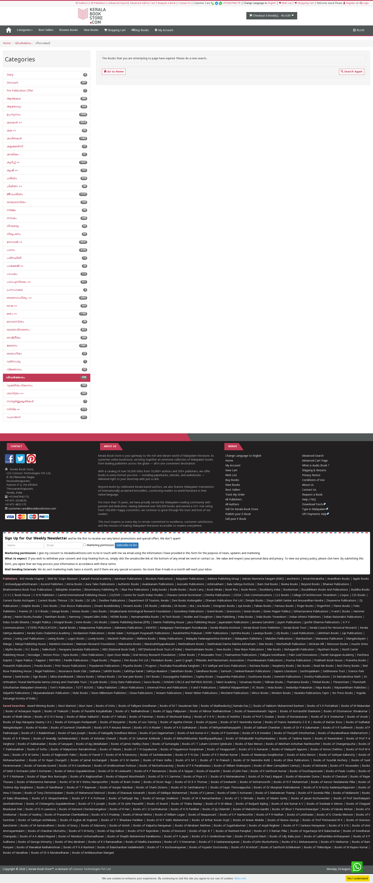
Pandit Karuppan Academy (337, 655)
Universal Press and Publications (167, 687)
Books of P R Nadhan (270, 815)
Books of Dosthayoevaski (306, 771)
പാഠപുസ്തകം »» (18, 282)
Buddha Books (360, 590)
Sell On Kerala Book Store (241, 509)
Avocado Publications (190, 584)
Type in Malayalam (314, 509)
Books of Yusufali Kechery (330, 760)
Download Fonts (312, 504)
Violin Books (80, 693)
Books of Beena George (283, 820)
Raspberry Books (283, 666)
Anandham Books (338, 579)
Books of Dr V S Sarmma (164, 776)
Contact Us (185, 3)
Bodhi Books (178, 590)
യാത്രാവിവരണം (18, 330)
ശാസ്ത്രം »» (15, 393)
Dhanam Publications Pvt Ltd (223, 600)
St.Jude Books (98, 682)
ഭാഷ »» (11, 306)
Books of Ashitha (229, 717)
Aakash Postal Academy (96, 579)
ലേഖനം (11, 345)
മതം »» (11, 314)
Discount (12, 83)
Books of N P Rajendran (143, 831)
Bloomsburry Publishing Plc (101, 590)
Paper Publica (23, 660)
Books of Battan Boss (327, 722)
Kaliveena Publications (128, 628)
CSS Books (359, 595)
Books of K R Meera (16, 738)
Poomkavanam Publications (265, 660)
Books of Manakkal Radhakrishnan (38, 847)
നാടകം (11, 218)
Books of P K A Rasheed (78, 847)
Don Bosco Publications (76, 606)
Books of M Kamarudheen (37, 825)
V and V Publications (203, 687)
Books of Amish (119, 825)
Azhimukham (215, 584)
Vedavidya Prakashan (299, 687)
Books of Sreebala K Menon (325, 804)
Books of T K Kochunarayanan (166, 847)
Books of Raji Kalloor (110, 831)
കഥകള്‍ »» (14, 122)
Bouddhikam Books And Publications (324, 590)
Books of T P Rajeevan (81, 787)
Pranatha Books (356, 660)
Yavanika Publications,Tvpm (311, 693)
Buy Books (141, 30)
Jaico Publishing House (201, 622)
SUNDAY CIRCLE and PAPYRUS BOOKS (188, 682)
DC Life (91, 600)
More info (240, 878)
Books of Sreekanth (223, 782)
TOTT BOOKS (84, 687)
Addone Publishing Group (223, 579)
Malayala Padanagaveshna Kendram (209, 638)
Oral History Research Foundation (154, 655)
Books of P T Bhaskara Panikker (122, 820)
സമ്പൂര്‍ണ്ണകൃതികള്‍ (20, 401)
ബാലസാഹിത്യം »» (19, 298)
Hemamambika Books (145, 617)
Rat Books (303, 666)
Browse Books (68, 30)
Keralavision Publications (89, 633)
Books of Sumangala (165, 744)
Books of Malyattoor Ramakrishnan (73, 749)
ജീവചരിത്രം (14, 194)
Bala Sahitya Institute (240, 584)
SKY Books (153, 677)
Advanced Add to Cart (142, 3)
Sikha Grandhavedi (61, 677)
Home (7, 43)
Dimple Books (254, 600)
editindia (165, 606)
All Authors (81, 3)
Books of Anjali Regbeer (264, 825)
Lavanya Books (263, 633)
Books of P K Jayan (176, 836)
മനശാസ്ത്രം (15, 322)
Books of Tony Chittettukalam (43, 793)
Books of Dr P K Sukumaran (301, 727)
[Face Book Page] (10, 462)
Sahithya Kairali (133, 671)
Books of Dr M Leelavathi (114, 771)
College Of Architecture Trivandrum (314, 595)
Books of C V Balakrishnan (38, 733)
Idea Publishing (225, 617)
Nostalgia (34, 655)
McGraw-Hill (316, 644)
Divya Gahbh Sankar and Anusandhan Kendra (295, 600)
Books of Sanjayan (61, 744)
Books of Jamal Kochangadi (88, 760)
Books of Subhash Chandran (262, 727)
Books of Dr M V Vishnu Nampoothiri (84, 782)
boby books (159, 590)
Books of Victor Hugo (158, 782)
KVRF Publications (216, 633)
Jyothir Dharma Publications (322, 622)
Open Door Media (118, 655)
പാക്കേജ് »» (14, 266)
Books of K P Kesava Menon (112, 727)
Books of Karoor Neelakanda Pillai (333, 782)
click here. (333, 558)
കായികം (12, 154)
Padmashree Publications (241, 655)
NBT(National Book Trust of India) (160, 649)
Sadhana (94, 671)
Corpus (344, 595)
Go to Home (115, 71)
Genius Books (80, 611)
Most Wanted (67, 706)
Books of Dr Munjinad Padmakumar (277, 787)
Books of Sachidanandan (156, 755)
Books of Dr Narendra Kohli (251, 760)
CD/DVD (114, 595)
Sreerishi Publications (287, 677)
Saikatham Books (181, 671)
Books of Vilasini (110, 749)
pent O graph (184, 660)
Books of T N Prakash (214, 760)
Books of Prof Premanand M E (322, 820)
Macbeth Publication (120, 638)
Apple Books (361, 579)
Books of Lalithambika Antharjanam (327, 836)
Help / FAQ (309, 499)
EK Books (180, 606)
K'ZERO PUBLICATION (42, 628)
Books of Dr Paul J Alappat (265, 776)
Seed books (22, 677)
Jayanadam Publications (234, 622)
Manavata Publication (329, 638)
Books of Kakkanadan (31, 744)
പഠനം (10, 250)
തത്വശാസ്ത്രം (16, 202)
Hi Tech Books (171, 617)
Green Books (252, 611)
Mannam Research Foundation (95, 644)
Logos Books (76, 638)
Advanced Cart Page (315, 460)
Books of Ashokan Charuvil (98, 738)
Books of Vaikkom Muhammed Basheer (278, 706)
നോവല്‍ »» (14, 242)
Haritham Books (55, 617)
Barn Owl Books (267, 584)
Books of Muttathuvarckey (156, 766)
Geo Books (99, 611)
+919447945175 (232, 3)
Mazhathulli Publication (291, 644)
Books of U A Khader (147, 727)
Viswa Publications (141, 693)
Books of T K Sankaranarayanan (219, 842)
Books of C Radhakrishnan (132, 711)
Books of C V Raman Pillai (270, 831)
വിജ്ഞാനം (14, 369)
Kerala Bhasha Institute (225, 628)
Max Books (266, 644)
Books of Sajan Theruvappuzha (230, 787)
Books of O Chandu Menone (335, 815)
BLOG (360, 30)
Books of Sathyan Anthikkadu (37, 820)
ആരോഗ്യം (13, 106)
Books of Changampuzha (339, 744)
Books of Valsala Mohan (337, 809)
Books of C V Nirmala (239, 798)
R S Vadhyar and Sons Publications (224, 666)
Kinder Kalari (115, 633)
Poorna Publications (298, 660)
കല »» (11, 130)
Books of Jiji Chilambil (216, 809)
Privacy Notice (311, 475)
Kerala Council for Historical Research (333, 628)
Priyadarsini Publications (104, 666)
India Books (245, 617)
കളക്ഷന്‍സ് (14, 146)
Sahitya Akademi (156, 671)
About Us (308, 485)
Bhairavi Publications (336, 584)
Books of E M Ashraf (244, 847)
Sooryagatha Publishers (178, 677)
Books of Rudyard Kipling (252, 804)
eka (192, 606)
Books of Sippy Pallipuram (169, 711)
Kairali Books (67, 628)
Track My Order (235, 494)
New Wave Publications (249, 649)
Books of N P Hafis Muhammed (167, 820)
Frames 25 (25, 611)
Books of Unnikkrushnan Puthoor (115, 766)
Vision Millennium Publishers (108, 693)
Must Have (85, 706)
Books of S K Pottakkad (322, 706)
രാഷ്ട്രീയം (13, 337)
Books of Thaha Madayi (186, 804)
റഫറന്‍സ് (13, 417)
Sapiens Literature (285, 671)
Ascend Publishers (52, 584)
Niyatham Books (328, 649)
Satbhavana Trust (334, 671)
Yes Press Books (342, 693)
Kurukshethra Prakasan (187, 633)
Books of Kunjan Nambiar (116, 787)
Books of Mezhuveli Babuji (174, 717)
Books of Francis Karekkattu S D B (287, 722)
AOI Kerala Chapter (32, 579)
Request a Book (167, 3)
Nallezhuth (49, 649)
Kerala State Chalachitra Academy (48, 633)
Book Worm (248, 590)
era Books (203, 606)
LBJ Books (282, 633)
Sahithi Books (112, 671)
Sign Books (40, 677)
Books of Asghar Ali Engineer (79, 820)
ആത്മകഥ (13, 98)
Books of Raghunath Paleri (59, 755)
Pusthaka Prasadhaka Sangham (180, 666)
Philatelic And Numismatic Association (220, 660)
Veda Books (275, 687)
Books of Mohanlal (315, 766)
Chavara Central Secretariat (183, 595)
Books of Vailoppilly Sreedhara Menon (113, 733)
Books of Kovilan (37, 727)
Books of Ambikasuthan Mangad (93, 853)
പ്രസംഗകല (14, 290)
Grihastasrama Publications (311, 611)
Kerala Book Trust (294, 628)
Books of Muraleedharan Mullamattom (343, 733)
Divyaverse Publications (341, 600)
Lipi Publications (352, 633)
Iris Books (100, 622)
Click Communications (258, 595)
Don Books (50, 606)
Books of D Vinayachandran (50, 798)
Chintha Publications (217, 595)
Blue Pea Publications (135, 590)
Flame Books (342, 606)
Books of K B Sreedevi (256, 733)
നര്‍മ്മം (11, 210)
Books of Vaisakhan (15, 853)
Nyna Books (70, 655)
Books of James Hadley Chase (130, 744)
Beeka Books (289, 584)
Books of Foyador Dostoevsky (208, 847)
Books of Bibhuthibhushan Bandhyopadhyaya (193, 738)
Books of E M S (185, 760)
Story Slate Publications (126, 682)
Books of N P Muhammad (290, 782)
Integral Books (63, 622)
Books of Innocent (174, 831)
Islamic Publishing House (168, 622)
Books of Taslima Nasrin (295, 738)
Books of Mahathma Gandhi (251, 809)
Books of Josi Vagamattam (157, 733)
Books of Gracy (68, 825)
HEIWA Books (119, 617)
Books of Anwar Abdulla (248, 820)
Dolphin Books (30, 606)
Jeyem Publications (289, 622)
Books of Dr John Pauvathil (126, 804)
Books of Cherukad (335, 776)
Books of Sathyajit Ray (124, 798)
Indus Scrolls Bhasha (16, 622)
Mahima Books (146, 638)
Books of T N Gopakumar (140, 749)
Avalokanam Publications (158, 584)
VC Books (258, 687)
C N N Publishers (44, 595)
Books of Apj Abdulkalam (92, 744)
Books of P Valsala (114, 717)
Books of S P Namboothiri (236, 815)
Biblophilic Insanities (68, 590)
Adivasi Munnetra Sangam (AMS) (263, 579)
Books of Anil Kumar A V (192, 733)
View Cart (231, 470)
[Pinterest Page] (32, 462)
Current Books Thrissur (52, 600)
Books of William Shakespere (232, 766)
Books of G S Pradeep (106, 815)
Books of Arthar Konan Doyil (210, 820)
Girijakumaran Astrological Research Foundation (140, 611)
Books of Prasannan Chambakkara (66, 815)
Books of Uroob (357, 717)
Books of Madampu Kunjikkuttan (262, 755)
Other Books (187, 655)
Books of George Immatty (35, 842)
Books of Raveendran (329, 738)
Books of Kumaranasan (292, 717)
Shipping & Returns (314, 470)
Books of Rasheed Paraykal (233, 831)
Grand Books (215, 611)
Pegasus (115, 660)
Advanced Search (118, 3)
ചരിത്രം (11, 178)
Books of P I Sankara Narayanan (304, 825)
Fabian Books (262, 606)
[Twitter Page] (21, 462)
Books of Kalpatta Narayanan (152, 825)
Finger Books (305, 606)
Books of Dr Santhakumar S (189, 787)
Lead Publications (303, 633)
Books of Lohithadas (300, 815)
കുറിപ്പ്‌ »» (13, 162)
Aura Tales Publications (100, 584)
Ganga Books (60, 611)
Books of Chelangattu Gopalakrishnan (50, 804)
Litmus (7, 638)
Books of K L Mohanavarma (300, 842)
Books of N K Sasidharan (75, 766)
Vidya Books (323, 687)
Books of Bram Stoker (125, 782)
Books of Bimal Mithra (137, 815)
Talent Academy (226, 682)
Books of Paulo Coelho (340, 771)
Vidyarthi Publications (16, 693)
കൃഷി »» (12, 170)
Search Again (353, 71)
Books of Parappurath (221, 749)
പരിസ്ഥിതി (13, 258)
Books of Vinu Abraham (70, 842)
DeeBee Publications (112, 600)
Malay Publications (171, 638)
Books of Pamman (141, 717)
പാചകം (11, 274)
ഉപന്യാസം (13, 114)
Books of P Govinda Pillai (314, 793)
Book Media (214, 590)
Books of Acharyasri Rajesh (23, 711)
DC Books (77, 600)
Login (365, 3)
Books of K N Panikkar (185, 809)
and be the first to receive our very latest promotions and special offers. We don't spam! (92, 538)
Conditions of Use (313, 480)
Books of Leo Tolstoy (143, 722)
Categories (24, 30)
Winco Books (260, 693)
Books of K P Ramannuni (150, 771)
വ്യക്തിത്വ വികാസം (19, 385)
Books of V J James (202, 793)
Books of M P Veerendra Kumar (240, 722)
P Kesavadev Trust (210, 655)
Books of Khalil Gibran (17, 717)
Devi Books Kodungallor (187, 600)
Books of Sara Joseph (71, 733)
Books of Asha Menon (301, 755)
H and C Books (340, 611)
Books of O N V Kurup (49, 717)
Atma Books (74, 584)
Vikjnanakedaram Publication (51, 693)
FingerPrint (323, 606)
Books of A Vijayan (181, 771)
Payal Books (99, 660)
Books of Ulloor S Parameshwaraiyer (295, 809)
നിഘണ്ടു (12, 226)
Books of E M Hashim (124, 760)
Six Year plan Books (130, 677)
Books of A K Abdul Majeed (37, 836)
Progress (151, 666)
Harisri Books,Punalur (28, 617)
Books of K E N (339, 825)
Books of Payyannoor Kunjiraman (182, 749)
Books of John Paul (235, 771)
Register (350, 3)
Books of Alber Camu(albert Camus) (277, 766)
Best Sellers (45, 30)
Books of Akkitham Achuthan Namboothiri (293, 744)
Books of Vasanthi (208, 771)
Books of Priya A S (195, 776)
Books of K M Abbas (219, 804)
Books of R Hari (120, 809)
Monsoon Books (337, 644)
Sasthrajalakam (310, 671)
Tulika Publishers (107, 687)
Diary (9, 75)
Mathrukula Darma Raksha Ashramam (231, 644)
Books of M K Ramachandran (201, 798)
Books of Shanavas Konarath (126, 793)
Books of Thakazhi (56, 711)
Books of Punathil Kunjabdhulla (92, 711)
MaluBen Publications (279, 638)
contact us (208, 558)
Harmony (74, 617)
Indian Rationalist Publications (343, 617)
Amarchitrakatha (313, 579)
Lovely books (96, 638)
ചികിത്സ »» (14, 186)
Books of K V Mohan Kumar (220, 755)
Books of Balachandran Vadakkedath (120, 847)
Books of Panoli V (91, 755)
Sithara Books (106, 677)
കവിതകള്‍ (14, 138)
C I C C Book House (17, 595)
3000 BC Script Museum (62, 579)
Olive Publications (92, 655)
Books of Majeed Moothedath (125, 776)
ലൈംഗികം (14, 353)
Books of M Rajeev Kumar (351, 847)
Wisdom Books (281, 693)
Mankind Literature (61, 644)
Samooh (226, 671)
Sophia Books (204, 677)
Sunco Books (152, 682)
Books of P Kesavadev (344, 766)
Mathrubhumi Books (191, 644)
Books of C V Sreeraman (179, 842)
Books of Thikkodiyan (317, 847)
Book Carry (196, 590)
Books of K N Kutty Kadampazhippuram (329, 787)
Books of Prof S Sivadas (258, 717)
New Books (91, 30)
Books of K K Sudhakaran (180, 727)
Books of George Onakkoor (161, 798)
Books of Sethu (37, 749)
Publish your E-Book (238, 514)
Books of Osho (105, 706)
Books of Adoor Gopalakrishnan (75, 771)
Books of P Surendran (225, 733)
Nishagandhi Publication (299, 649)
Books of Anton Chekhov (326, 749)
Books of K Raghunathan (86, 776)
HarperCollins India (95, 617)
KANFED (151, 628)
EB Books (151, 606)
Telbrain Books (273, 682)
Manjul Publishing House (30, 644)
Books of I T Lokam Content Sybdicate (207, 744)
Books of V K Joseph (91, 804)
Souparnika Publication (230, 677)
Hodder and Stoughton (198, 617)
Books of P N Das (187, 755)
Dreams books (132, 606)
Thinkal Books (321, 682)
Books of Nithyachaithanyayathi (220, 727)
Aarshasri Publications (128, 579)
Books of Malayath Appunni (289, 749)
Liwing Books (56, 638)
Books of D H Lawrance (40, 809)
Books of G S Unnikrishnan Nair (212, 836)
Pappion (41, 660)
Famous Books (284, 606)
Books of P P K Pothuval (88, 798)
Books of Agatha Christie (176, 722)
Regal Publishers (45, 671)
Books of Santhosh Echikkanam (281, 847)
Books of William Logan (170, 815)
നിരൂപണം (13, 234)
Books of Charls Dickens (151, 787)
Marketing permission (100, 545)
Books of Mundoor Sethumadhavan (81, 836)
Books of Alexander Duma (302, 776)
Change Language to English (243, 456)
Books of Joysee (206, 722)
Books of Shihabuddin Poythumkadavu (250, 738)
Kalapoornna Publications (95, 628)
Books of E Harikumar (335, 842)
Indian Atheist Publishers (305, 617)
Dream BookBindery (107, 606)
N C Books (32, 649)
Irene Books (83, 622)
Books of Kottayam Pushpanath (76, 722)
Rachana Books (259, 666)
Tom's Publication (61, 687)
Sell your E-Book (235, 519)
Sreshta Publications (317, 677)
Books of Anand (157, 804)
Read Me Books (324, 666)
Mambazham (304, 638)
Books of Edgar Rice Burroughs (47, 776)
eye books (244, 606)
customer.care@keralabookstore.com (32, 508)
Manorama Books (129, 644)
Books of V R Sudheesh (338, 727)
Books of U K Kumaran (253, 749)
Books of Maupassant (202, 815)
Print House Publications (70, 666)
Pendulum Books (162, 660)
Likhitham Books (328, 633)
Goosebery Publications (189, 611)
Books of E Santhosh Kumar (268, 771)
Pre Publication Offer (19, 90)
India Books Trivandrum (271, 617)
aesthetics (293, 579)
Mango (7, 644)
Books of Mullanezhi (346, 793)
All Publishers (98, 3)
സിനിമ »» (13, 409)
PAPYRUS (55, 660)
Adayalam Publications (190, 579)
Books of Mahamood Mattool (85, 793)
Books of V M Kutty (81, 831)
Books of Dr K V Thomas (191, 782)
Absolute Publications (159, 579)
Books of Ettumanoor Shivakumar (346, 711)
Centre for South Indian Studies (143, 595)
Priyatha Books (132, 666)
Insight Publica (41, 622)
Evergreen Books (224, 606)
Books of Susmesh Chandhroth (71, 727)
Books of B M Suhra (25, 755)
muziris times (359, 644)
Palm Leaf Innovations (303, 655)
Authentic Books (128, 584)
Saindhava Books (207, 671)
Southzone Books (259, 677)
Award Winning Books (41, 706)
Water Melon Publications (201, 693)
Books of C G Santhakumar (150, 809)
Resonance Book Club (72, 671)
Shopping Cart (305, 3)
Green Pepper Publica (276, 611)
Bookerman (290, 590)
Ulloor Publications (132, 687)
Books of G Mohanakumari (228, 776)
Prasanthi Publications (17, 666)
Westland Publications (235, 693)
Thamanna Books (297, 682)
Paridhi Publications (76, 660)
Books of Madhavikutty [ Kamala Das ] (225, 706)
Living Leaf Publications (29, 638)
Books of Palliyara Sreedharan (137, 706)
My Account (165, 30)
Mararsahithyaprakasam (159, 644)
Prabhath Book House (328, 660)
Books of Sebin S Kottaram (234, 793)
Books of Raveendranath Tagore (255, 711)
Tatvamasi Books (250, 682)
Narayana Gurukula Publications (79, 649)
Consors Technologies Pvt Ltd (91, 869)
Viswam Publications (169, 693)
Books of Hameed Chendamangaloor (82, 809)
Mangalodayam (356, 638)
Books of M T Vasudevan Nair (179, 706)
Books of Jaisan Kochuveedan (310, 798)
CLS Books (282, 595)
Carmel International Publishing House (82, 595)
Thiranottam (341, 682)
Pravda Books (43, 666)
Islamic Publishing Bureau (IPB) (130, 622)
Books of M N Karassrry (121, 755)
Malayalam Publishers (248, 638)
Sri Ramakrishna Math (347, 677)
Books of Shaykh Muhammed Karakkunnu (134, 836)
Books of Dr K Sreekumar (327, 717)
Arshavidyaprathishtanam (21, 584)
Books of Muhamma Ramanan (36, 782)
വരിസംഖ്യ (13, 361)
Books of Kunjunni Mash (250, 836)
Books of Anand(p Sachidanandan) (55, 738)
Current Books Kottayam (19, 600)
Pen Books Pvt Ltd (136, 660)
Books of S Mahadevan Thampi (275, 793)
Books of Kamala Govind (40, 766)
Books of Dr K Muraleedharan (50, 853)
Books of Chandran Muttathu (46, 831)
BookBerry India (270, 590)
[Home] (8, 30)
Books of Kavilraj (30, 815)
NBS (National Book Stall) (118, 649)
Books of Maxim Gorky (272, 798)
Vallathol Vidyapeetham (234, 687)
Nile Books (274, 649)
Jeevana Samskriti (263, 622)
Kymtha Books (240, 633)
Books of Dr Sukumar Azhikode (139, 738)
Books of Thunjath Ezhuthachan (294, 733)
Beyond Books (310, 584)
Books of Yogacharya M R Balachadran (315, 831)
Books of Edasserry (93, 825)
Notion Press (51, 655)
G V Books (42, 611)
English (272, 3)
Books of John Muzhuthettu (261, 842)
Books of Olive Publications (291, 760)
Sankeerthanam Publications (252, 671)
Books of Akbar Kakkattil (82, 717)
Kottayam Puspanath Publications (148, 633)
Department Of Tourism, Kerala (148, 600)
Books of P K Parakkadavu (194, 766)
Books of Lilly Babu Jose (285, 836)
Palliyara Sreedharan (273, 655)
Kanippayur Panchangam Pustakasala (183, 628)
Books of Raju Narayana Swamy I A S (27, 722)
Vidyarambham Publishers (350, 687)
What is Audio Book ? (315, 465)
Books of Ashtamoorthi (255, 782)
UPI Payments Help (314, 514)
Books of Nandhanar (50, 787)
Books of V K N (204, 717)
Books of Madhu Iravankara (143, 842)
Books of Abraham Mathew (192, 825)
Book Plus (231, 590)
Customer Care (217, 3)
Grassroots (234, 611)
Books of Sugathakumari (229, 825)
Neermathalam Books (199, 649)
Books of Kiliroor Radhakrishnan (210, 711)
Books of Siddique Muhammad (167, 793)
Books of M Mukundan (355, 706)
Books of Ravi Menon (249, 744)
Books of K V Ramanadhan (105, 842)
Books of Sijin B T (200, 831)
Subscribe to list (127, 545)
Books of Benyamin (112, 722)
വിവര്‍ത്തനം (23, 43)
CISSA (237, 595)
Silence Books (85, 677)
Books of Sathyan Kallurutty (337, 755)
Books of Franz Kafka (157, 760)
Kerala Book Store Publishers (261, 628)
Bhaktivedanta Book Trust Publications (27, 590)
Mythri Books (13, 649)
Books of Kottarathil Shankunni (300, 711)
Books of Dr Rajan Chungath (48, 760)
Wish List (286, 3)
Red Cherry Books (348, 666)
